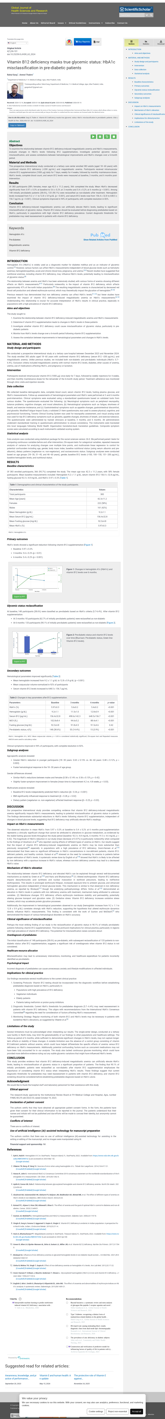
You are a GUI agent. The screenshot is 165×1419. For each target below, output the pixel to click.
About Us (34, 23)
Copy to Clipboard (17, 125)
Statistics (146, 44)
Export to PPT (19, 597)
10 (113, 290)
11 (93, 294)
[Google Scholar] (22, 1162)
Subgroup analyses (142, 98)
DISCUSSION (133, 102)
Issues (61, 23)
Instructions (94, 23)
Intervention (139, 66)
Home (24, 23)
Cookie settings (96, 1411)
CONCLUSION (133, 127)
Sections (131, 44)
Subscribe (110, 23)
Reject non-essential (117, 1411)
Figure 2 (111, 623)
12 (95, 294)
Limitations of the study (143, 122)
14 (79, 857)
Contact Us (122, 23)
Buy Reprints (84, 42)
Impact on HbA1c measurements (147, 106)
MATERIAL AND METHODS (139, 58)
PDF (98, 42)
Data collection (140, 70)
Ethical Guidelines (77, 23)
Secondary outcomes (142, 94)
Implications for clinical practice (147, 118)
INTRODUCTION (134, 49)
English (13, 43)
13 (118, 297)
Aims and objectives (142, 53)
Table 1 (63, 478)
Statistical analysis (141, 74)
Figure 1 (88, 545)
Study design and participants (146, 62)
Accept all (136, 1411)
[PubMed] (28, 1169)
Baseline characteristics (143, 82)
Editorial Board (48, 23)
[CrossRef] (20, 1169)
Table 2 (56, 676)
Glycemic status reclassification (147, 90)
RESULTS (131, 78)
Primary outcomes (141, 86)
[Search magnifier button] (151, 15)
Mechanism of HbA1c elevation (146, 110)
